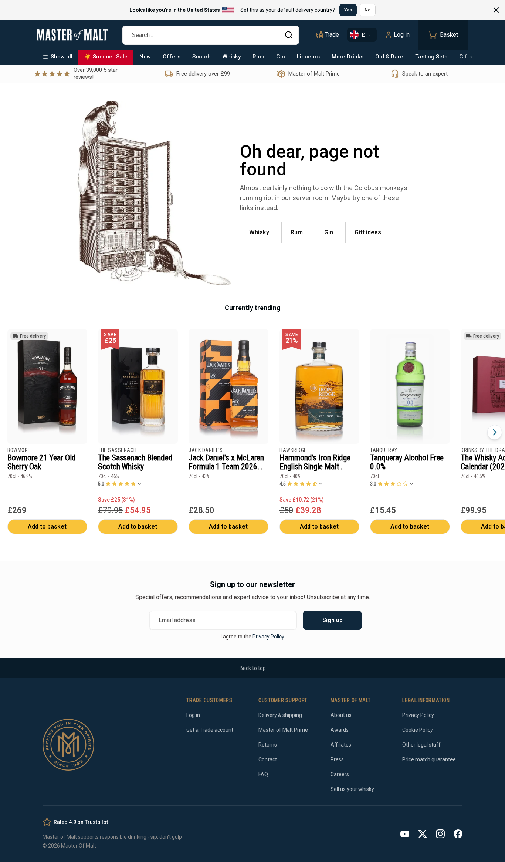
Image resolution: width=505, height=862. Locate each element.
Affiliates (341, 745)
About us (341, 715)
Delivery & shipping (280, 715)
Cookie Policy (417, 730)
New (145, 56)
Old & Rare (389, 56)
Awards (340, 730)
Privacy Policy (268, 637)
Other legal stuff (421, 745)
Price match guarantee (429, 759)
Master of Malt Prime (283, 730)
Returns (267, 745)
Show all (61, 56)
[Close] (496, 10)
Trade (332, 34)
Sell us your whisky (352, 789)
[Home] (72, 35)
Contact (267, 759)
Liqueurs (308, 56)
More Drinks (347, 56)
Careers (340, 774)
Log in (402, 34)
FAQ (263, 774)
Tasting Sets (431, 56)
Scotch (201, 56)
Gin (280, 56)
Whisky (232, 56)
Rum (258, 56)
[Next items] (494, 432)
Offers (171, 56)
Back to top (253, 668)
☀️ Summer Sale (106, 56)
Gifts (465, 56)
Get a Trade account (209, 730)
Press (337, 759)
